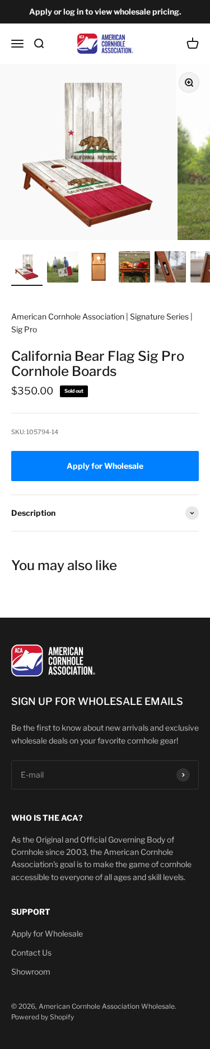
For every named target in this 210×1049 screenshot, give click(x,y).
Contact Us (31, 952)
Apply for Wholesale (47, 933)
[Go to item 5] (170, 268)
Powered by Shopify (42, 1017)
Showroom (30, 971)
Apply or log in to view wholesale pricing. (105, 11)
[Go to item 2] (62, 268)
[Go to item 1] (27, 268)
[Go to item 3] (98, 268)
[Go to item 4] (134, 268)
